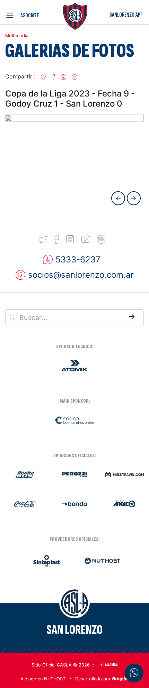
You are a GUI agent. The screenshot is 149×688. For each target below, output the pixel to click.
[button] (43, 76)
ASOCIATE (29, 15)
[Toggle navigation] (11, 15)
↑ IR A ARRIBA (108, 665)
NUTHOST (54, 678)
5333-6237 (77, 259)
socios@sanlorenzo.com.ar (81, 275)
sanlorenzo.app (126, 14)
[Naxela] (120, 678)
